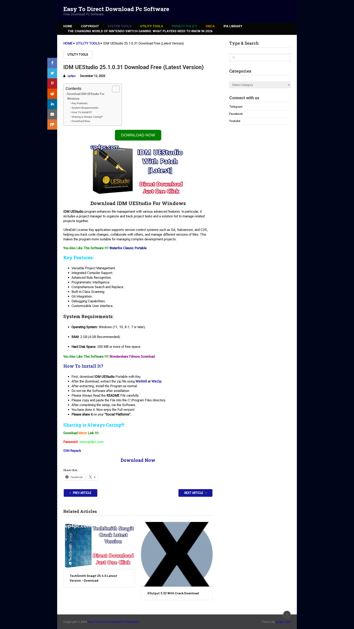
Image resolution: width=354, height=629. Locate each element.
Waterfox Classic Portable (128, 248)
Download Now (81, 121)
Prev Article (81, 492)
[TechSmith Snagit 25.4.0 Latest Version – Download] (99, 545)
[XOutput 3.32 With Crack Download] (177, 554)
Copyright (90, 26)
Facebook (236, 113)
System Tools (120, 26)
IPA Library (233, 26)
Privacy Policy (184, 26)
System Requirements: (85, 107)
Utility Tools (151, 26)
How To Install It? (82, 112)
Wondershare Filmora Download (132, 356)
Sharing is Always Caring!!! (87, 116)
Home (67, 26)
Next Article (194, 492)
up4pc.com (283, 621)
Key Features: (80, 103)
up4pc (72, 76)
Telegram (236, 106)
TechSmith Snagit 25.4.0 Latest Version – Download (93, 578)
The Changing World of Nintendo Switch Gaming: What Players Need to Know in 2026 (140, 31)
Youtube (234, 121)
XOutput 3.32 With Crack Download (173, 593)
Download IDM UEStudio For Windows (85, 96)
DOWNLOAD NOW (138, 135)
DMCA (210, 26)
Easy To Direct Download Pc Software (116, 9)
